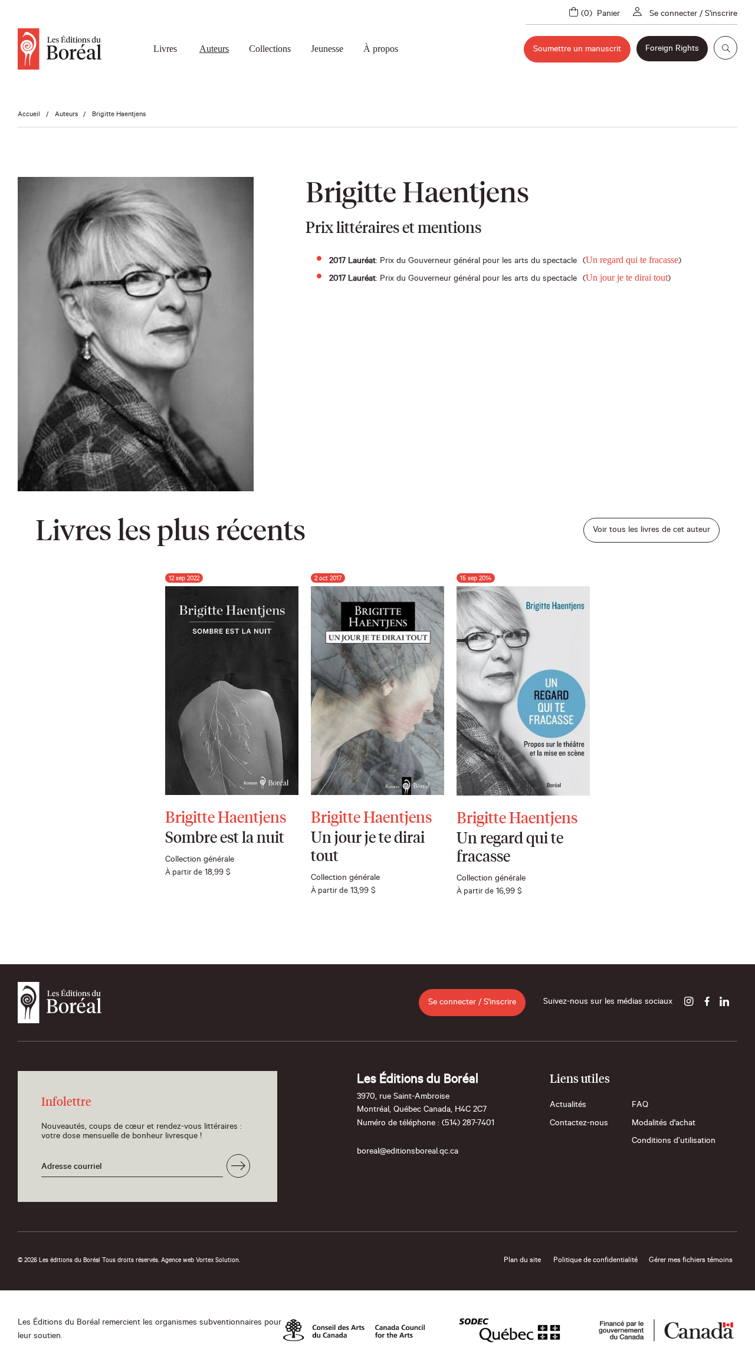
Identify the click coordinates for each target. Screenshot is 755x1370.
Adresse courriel (71, 1167)
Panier (608, 14)
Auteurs (214, 49)
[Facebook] (706, 1002)
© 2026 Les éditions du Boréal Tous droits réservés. (88, 1260)
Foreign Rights (672, 49)
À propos (380, 49)
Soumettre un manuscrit (577, 50)
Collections (270, 49)
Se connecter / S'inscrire (693, 14)
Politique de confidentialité (595, 1261)
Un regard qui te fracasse (632, 260)
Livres (165, 49)
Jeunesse (327, 49)
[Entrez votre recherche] (725, 48)
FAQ (640, 1106)
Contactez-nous (579, 1124)
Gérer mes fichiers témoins (691, 1261)
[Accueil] (59, 49)
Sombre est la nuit (224, 838)
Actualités (568, 1106)
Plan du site (522, 1261)
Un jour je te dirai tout (627, 277)
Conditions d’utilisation (673, 1141)
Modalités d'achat (663, 1124)
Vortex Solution (217, 1260)
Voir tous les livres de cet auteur (651, 530)
